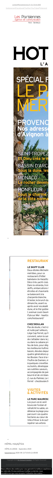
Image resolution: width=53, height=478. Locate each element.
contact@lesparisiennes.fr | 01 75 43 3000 (26, 5)
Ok (44, 473)
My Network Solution (25, 460)
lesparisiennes (10, 453)
